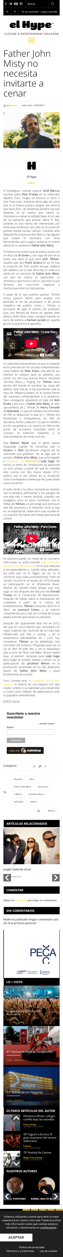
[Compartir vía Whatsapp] (57, 766)
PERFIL (31, 183)
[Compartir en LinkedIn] (51, 766)
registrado (21, 900)
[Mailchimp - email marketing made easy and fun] (25, 750)
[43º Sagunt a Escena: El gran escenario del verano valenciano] (11, 1141)
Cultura (27, 1146)
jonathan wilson (36, 794)
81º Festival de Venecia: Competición (30, 1052)
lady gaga (18, 802)
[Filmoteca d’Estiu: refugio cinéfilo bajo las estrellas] (11, 1122)
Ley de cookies (48, 1251)
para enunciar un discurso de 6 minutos (31, 564)
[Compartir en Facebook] (34, 766)
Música (14, 105)
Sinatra (33, 802)
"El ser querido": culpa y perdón (39, 11)
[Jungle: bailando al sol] (31, 846)
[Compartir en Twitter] (40, 766)
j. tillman (18, 794)
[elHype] (31, 34)
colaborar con (21, 461)
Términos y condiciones (20, 1251)
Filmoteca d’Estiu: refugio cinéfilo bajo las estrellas (39, 1117)
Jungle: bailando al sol (17, 869)
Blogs (26, 1157)
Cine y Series (14, 1060)
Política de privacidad (31, 1247)
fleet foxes (43, 787)
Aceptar (16, 1237)
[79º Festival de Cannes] (11, 1159)
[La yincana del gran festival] (31, 1005)
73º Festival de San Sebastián (25, 1092)
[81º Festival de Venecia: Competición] (31, 1045)
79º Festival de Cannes (37, 1152)
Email (11, 727)
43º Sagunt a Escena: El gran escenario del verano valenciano (39, 1137)
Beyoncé (18, 779)
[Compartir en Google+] (45, 766)
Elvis (31, 779)
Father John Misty (22, 787)
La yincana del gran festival (24, 1011)
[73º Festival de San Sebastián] (31, 1086)
